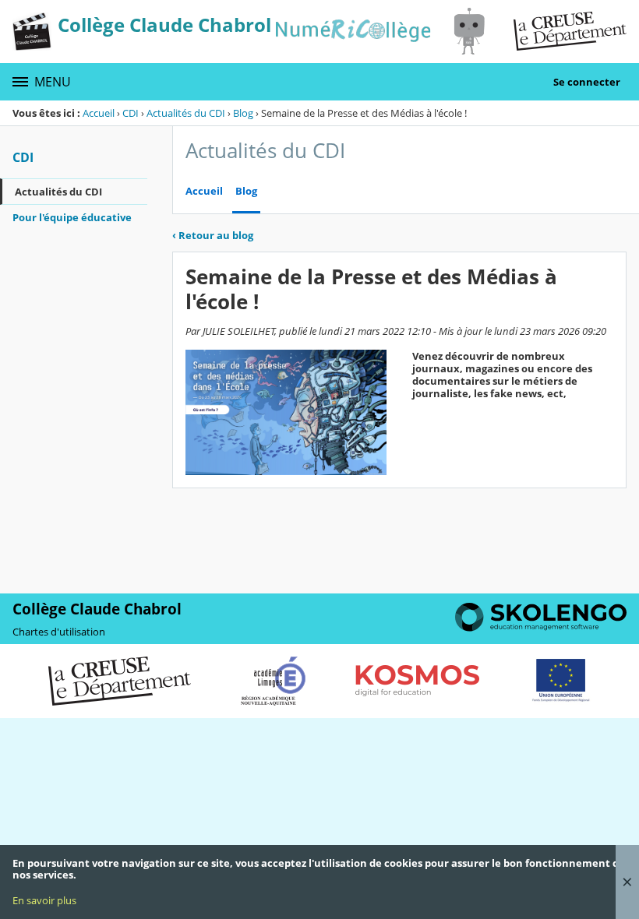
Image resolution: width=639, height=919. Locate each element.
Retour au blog (212, 235)
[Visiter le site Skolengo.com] (541, 628)
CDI (130, 113)
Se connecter (586, 82)
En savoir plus (44, 900)
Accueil (99, 113)
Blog (243, 113)
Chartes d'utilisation (58, 631)
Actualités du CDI (186, 113)
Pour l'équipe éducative (72, 217)
